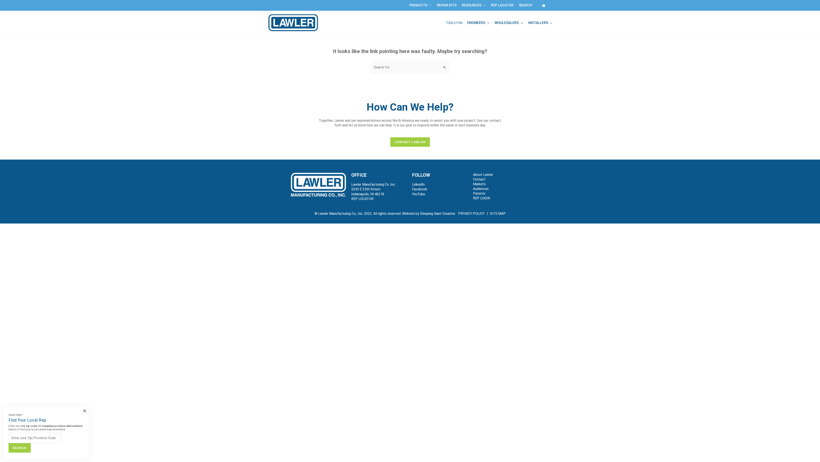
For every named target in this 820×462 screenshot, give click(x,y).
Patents (479, 193)
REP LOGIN (481, 198)
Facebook (419, 189)
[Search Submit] (444, 67)
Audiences (481, 189)
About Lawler (483, 175)
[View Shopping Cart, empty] (544, 5)
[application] (429, 5)
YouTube (418, 194)
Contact (479, 179)
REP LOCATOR (362, 199)
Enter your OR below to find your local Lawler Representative (45, 427)
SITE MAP (498, 214)
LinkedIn (418, 184)
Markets (479, 184)
